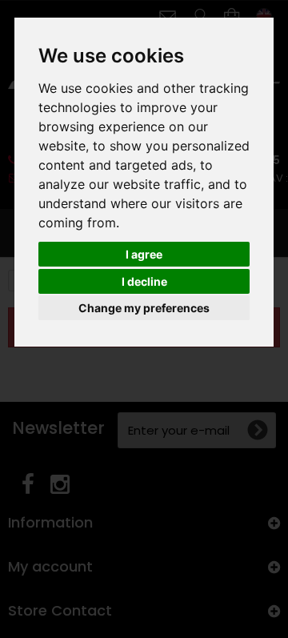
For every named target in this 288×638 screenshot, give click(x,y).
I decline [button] (144, 281)
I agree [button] (144, 254)
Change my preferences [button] (144, 308)
